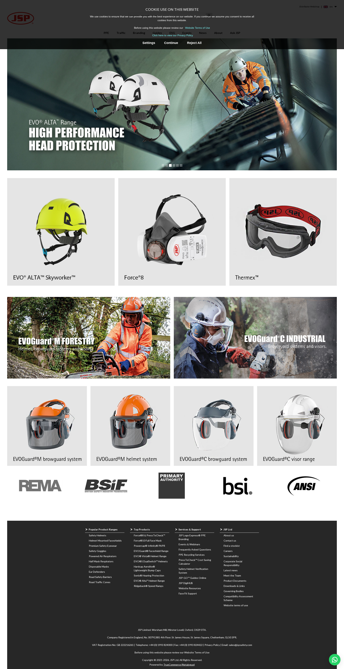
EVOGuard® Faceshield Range (151, 550)
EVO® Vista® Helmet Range (150, 556)
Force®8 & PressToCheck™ (149, 535)
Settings (148, 43)
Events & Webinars (189, 544)
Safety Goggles (97, 550)
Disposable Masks (99, 566)
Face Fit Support (188, 593)
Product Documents (235, 580)
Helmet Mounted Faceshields (105, 540)
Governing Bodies (234, 591)
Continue (171, 43)
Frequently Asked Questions (195, 549)
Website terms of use (236, 605)
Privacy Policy (212, 644)
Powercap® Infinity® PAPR (149, 545)
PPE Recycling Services (192, 554)
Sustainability (231, 556)
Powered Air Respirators (102, 556)
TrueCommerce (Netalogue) (179, 664)
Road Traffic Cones (99, 582)
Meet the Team (232, 575)
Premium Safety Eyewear (103, 545)
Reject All (194, 43)
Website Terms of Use (197, 27)
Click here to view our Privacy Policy (172, 35)
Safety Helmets (97, 535)
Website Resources (190, 588)
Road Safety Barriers (100, 576)
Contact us (230, 540)
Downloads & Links (234, 585)
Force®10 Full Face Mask (148, 540)
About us (229, 535)
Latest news (231, 570)
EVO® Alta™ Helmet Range (149, 580)
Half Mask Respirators (101, 561)
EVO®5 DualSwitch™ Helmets (151, 561)
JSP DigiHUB (186, 583)
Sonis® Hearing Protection (149, 575)
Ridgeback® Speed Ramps (148, 585)
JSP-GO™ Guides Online (192, 577)
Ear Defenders (97, 571)
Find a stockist (232, 545)
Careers (228, 550)
